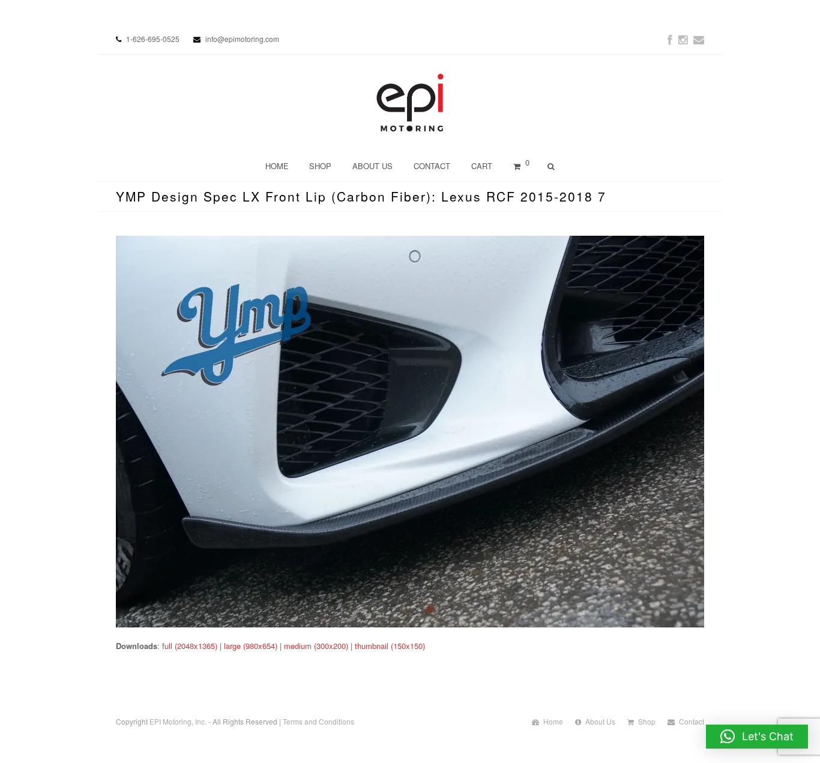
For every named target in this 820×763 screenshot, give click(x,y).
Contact (691, 721)
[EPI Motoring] (410, 103)
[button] (757, 737)
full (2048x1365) (189, 645)
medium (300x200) (316, 645)
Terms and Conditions (318, 721)
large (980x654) (250, 645)
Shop (647, 721)
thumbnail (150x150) (390, 645)
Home (553, 721)
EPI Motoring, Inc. (178, 721)
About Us (600, 721)
